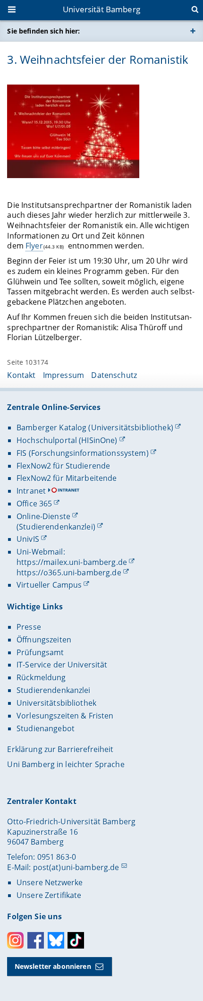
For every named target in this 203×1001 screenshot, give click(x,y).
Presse (29, 627)
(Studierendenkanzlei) (56, 527)
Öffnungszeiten (44, 639)
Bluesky (56, 940)
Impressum (63, 375)
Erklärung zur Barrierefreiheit (60, 749)
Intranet (31, 491)
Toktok (76, 940)
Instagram (15, 940)
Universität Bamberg (101, 9)
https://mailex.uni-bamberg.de (72, 562)
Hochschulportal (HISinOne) (67, 440)
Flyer (34, 245)
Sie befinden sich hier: (43, 30)
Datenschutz (114, 375)
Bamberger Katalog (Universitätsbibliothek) (95, 427)
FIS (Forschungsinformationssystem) (83, 453)
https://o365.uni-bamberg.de (69, 572)
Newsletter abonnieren (53, 966)
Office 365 (34, 503)
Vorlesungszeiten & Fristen (65, 715)
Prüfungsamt (40, 652)
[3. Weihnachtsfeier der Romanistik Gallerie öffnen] (73, 131)
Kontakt (21, 375)
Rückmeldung (41, 677)
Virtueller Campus (49, 585)
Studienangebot (46, 728)
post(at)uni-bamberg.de (76, 867)
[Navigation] (12, 10)
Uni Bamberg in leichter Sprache (65, 764)
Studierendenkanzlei (54, 690)
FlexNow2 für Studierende (63, 466)
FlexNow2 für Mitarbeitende (67, 478)
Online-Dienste (43, 516)
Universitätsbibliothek (56, 703)
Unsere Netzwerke (50, 882)
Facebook (35, 940)
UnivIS (28, 539)
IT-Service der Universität (62, 664)
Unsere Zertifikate (49, 895)
